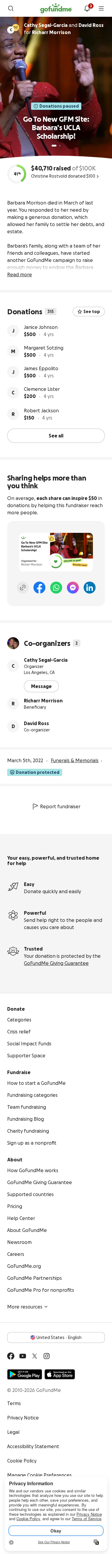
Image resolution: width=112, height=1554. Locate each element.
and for (64, 28)
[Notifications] (87, 8)
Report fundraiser (60, 806)
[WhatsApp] (56, 587)
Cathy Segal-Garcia (45, 660)
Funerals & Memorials (75, 760)
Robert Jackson (41, 410)
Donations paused (59, 106)
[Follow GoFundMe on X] (35, 1356)
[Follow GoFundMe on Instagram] (47, 1356)
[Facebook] (39, 587)
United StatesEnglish (59, 1337)
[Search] (11, 8)
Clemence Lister (42, 389)
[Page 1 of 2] (54, 146)
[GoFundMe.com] (56, 8)
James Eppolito (41, 368)
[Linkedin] (90, 587)
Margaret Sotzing (43, 347)
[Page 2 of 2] (60, 146)
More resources (24, 1306)
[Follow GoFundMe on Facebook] (11, 1356)
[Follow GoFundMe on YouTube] (23, 1356)
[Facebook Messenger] (73, 587)
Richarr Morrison (43, 700)
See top (91, 311)
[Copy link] (23, 587)
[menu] (101, 8)
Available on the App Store (60, 1374)
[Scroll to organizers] (15, 27)
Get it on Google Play (24, 1374)
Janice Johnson (41, 327)
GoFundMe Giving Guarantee (56, 963)
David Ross (36, 723)
